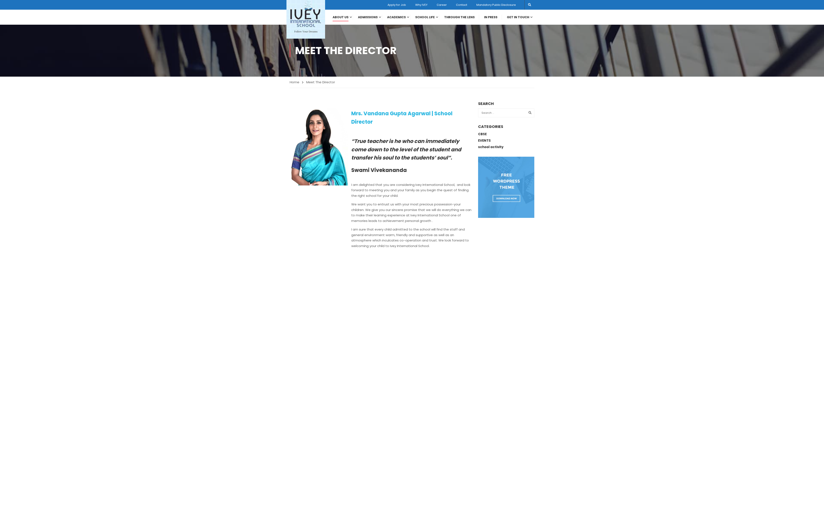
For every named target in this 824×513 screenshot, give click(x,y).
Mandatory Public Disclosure (496, 5)
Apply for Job (397, 5)
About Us (340, 17)
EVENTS (484, 140)
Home (294, 82)
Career (442, 5)
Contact (461, 5)
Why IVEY (421, 5)
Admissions (368, 17)
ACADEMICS (396, 17)
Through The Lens (459, 17)
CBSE (482, 134)
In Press (490, 17)
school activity (490, 147)
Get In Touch (518, 17)
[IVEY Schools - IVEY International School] (305, 19)
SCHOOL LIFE (425, 17)
